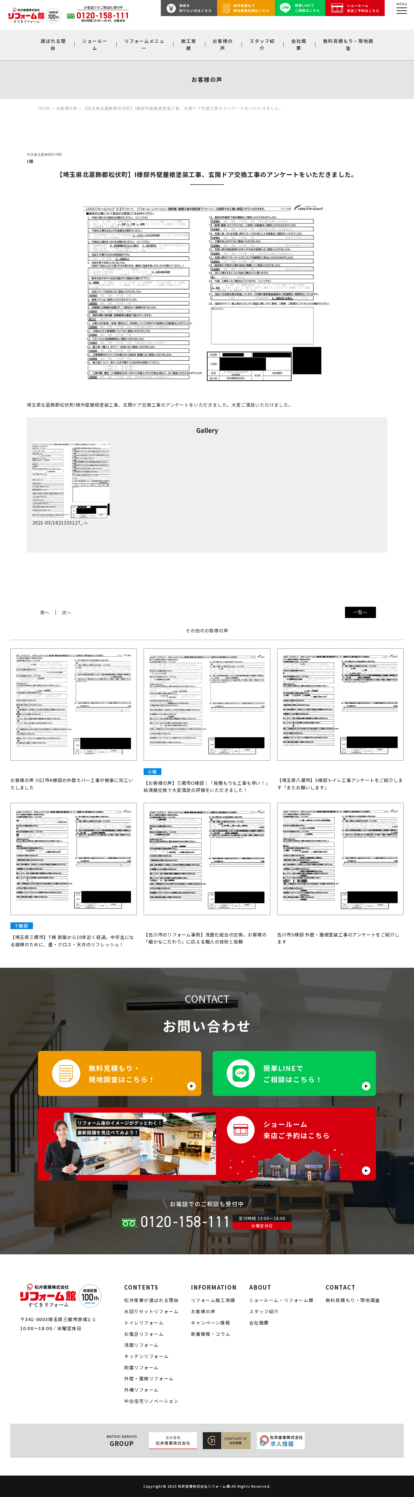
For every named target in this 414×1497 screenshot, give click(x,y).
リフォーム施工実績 (213, 1300)
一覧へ (360, 612)
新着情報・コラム (211, 1334)
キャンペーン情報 (210, 1322)
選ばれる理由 (53, 44)
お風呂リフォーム (144, 1334)
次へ (67, 612)
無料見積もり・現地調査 (348, 44)
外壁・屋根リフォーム (149, 1378)
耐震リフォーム (141, 1367)
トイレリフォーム (144, 1322)
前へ (45, 612)
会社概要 (298, 44)
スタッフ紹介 (262, 44)
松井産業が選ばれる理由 (151, 1300)
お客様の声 (223, 44)
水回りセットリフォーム (151, 1311)
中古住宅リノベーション (151, 1401)
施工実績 (188, 44)
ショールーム (95, 44)
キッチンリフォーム (146, 1356)
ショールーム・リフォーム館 (281, 1300)
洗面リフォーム (141, 1345)
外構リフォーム (141, 1390)
